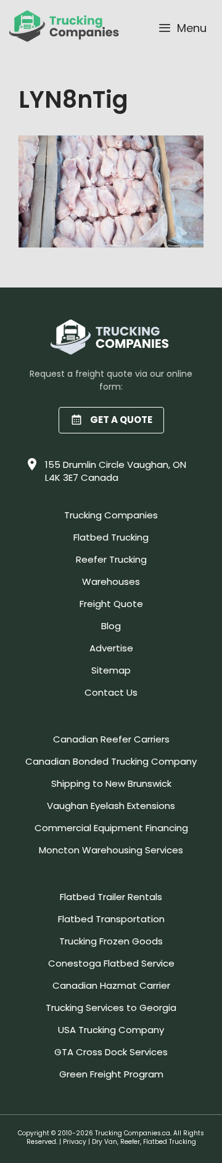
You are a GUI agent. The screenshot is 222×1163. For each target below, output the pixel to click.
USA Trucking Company (111, 1029)
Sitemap (111, 670)
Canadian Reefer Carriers (111, 739)
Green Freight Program (111, 1074)
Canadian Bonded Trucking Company (111, 761)
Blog (111, 625)
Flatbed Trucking (111, 537)
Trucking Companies (111, 515)
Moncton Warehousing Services (111, 849)
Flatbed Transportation (111, 918)
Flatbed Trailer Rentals (111, 896)
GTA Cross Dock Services (111, 1051)
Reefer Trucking (111, 559)
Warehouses (111, 581)
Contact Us (111, 692)
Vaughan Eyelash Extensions (111, 805)
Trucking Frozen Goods (111, 941)
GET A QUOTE (121, 419)
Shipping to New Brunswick (111, 783)
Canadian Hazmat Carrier (111, 985)
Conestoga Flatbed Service (111, 963)
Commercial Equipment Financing (111, 827)
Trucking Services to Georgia (111, 1007)
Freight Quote (111, 603)
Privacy (74, 1141)
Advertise (111, 648)
